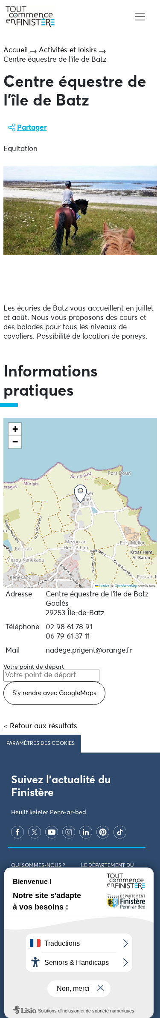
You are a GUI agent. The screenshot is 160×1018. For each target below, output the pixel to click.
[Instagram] (68, 832)
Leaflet (104, 585)
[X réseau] (34, 832)
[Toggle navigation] (139, 16)
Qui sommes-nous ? (38, 865)
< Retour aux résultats (40, 726)
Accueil (15, 50)
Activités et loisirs (68, 50)
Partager (32, 127)
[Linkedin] (85, 832)
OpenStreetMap (126, 585)
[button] (80, 494)
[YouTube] (51, 832)
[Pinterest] (102, 832)
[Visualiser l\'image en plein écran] (80, 210)
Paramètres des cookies (40, 743)
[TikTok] (119, 832)
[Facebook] (17, 832)
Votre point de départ (33, 667)
